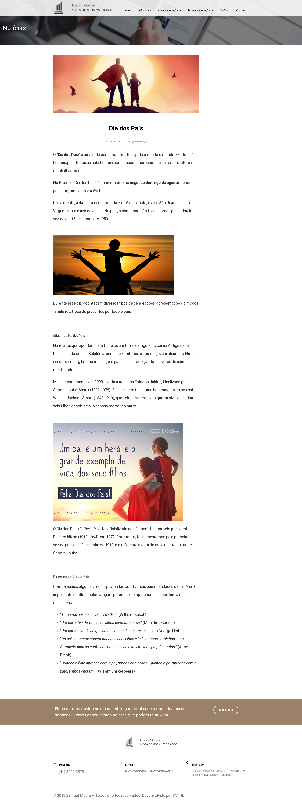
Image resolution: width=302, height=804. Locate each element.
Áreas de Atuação (168, 10)
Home (128, 10)
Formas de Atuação (199, 10)
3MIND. (179, 795)
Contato (240, 10)
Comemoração (140, 141)
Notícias (224, 10)
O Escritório (144, 10)
